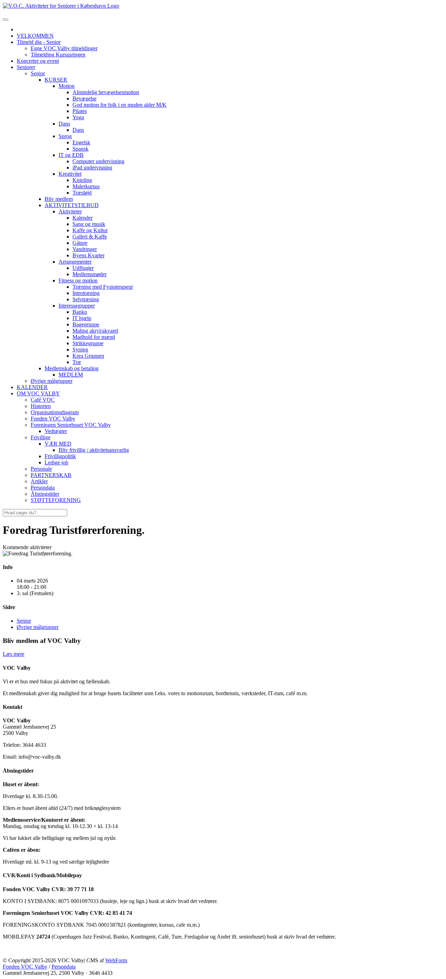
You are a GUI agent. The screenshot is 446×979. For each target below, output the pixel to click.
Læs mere (13, 654)
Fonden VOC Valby (25, 967)
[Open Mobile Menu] (5, 19)
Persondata (64, 967)
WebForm (116, 960)
